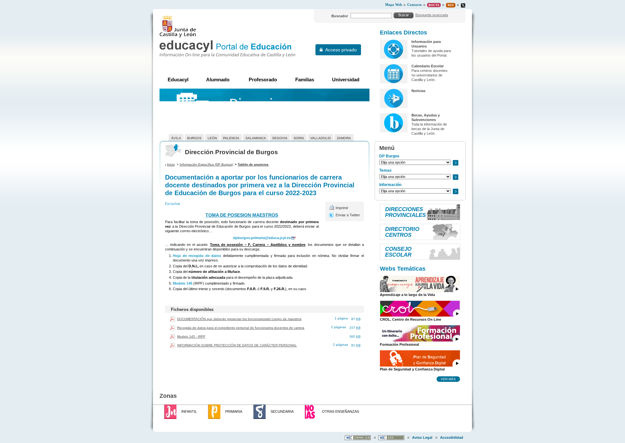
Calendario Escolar (427, 66)
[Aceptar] (404, 15)
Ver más (448, 379)
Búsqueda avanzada (431, 15)
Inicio (171, 164)
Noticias (418, 91)
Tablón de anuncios (253, 164)
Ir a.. (455, 163)
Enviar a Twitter (348, 215)
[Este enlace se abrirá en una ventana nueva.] (463, 5)
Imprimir (342, 208)
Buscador (339, 16)
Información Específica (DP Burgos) (206, 164)
